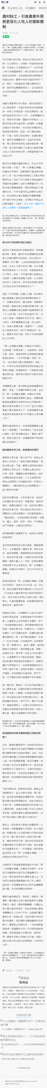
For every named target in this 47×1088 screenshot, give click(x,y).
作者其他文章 (23, 1015)
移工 (28, 970)
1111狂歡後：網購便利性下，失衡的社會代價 (21, 1029)
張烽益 (5, 33)
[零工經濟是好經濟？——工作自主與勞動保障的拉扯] (24, 1038)
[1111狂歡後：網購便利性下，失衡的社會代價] (24, 1022)
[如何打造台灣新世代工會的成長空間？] (24, 1054)
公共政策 (19, 970)
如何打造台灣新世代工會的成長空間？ (18, 1058)
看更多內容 (25, 1067)
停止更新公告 (15, 8)
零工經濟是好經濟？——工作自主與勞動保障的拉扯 (23, 1046)
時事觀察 (31, 8)
